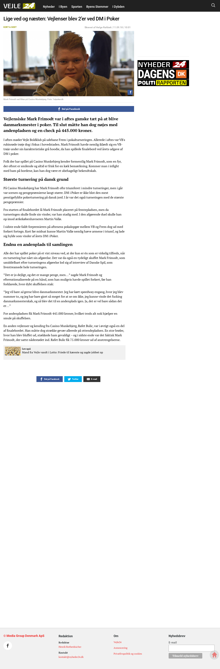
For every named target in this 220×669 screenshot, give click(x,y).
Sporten (76, 6)
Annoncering (120, 647)
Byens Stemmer (97, 6)
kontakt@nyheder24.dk (71, 657)
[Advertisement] (58, 548)
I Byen (63, 6)
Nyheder (49, 6)
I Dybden (118, 6)
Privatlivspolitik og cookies (128, 653)
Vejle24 (117, 642)
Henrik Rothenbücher (70, 646)
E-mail (173, 642)
